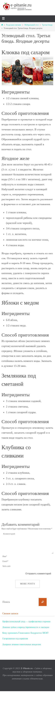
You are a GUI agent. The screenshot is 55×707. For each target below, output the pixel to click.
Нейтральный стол (31, 25)
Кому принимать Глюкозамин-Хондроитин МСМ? (25, 631)
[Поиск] (43, 602)
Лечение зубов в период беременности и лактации (25, 626)
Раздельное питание (13, 25)
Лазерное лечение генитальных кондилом (21, 641)
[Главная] (2, 25)
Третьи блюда (47, 25)
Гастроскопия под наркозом (15, 636)
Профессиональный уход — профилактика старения (26, 621)
